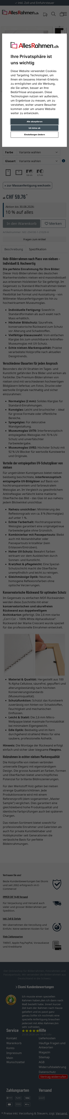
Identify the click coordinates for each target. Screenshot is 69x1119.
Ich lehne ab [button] (34, 128)
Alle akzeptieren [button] (34, 121)
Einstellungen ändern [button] (34, 134)
